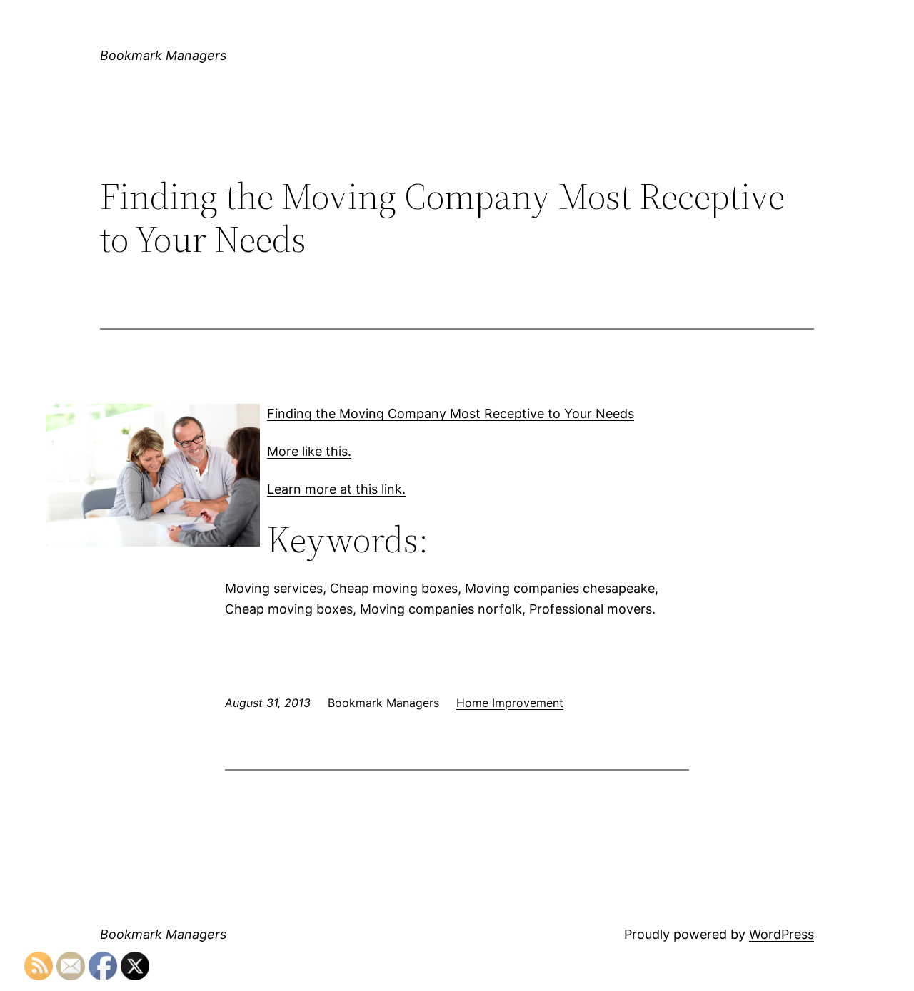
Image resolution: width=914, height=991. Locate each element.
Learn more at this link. (336, 489)
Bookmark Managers (163, 55)
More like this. (309, 451)
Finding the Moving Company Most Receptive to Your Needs (450, 413)
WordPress (781, 934)
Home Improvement (509, 703)
